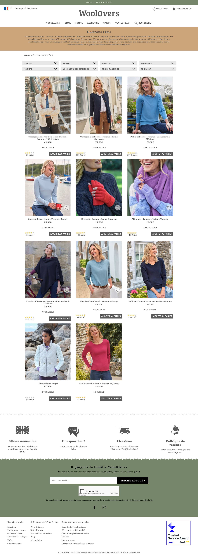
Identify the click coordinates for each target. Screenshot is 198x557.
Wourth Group (37, 527)
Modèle (28, 63)
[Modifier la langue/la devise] (7, 9)
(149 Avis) (132, 155)
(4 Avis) (81, 317)
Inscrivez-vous (132, 480)
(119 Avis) (81, 155)
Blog (33, 537)
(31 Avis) (29, 235)
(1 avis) (30, 155)
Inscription (32, 8)
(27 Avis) (29, 319)
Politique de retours (16, 530)
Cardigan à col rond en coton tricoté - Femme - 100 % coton (47, 138)
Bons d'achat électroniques (74, 527)
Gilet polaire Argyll (48, 383)
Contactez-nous (14, 543)
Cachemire (93, 23)
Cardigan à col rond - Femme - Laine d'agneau (99, 138)
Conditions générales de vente (75, 533)
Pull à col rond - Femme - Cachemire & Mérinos (150, 138)
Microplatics (36, 540)
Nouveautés (53, 23)
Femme (67, 23)
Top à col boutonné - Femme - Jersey (99, 301)
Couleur (106, 63)
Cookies (65, 537)
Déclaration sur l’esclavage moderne (78, 543)
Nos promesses (68, 540)
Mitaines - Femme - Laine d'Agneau (99, 219)
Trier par (146, 69)
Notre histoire (37, 530)
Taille (66, 63)
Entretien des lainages (17, 537)
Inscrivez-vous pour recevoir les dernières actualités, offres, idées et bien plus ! (99, 2)
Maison (107, 23)
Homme (79, 23)
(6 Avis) (132, 317)
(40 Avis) (81, 235)
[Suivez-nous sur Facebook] (94, 507)
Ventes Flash (122, 23)
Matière (28, 69)
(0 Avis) (30, 399)
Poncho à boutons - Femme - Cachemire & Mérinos (47, 302)
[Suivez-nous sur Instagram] (104, 507)
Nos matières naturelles (41, 533)
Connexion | (20, 8)
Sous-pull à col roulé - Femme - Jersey (47, 219)
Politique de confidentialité (141, 500)
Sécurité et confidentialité (73, 530)
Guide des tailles (14, 533)
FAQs (9, 540)
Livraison (11, 527)
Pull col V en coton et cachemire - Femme (150, 301)
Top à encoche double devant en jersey (99, 383)
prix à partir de (110, 69)
